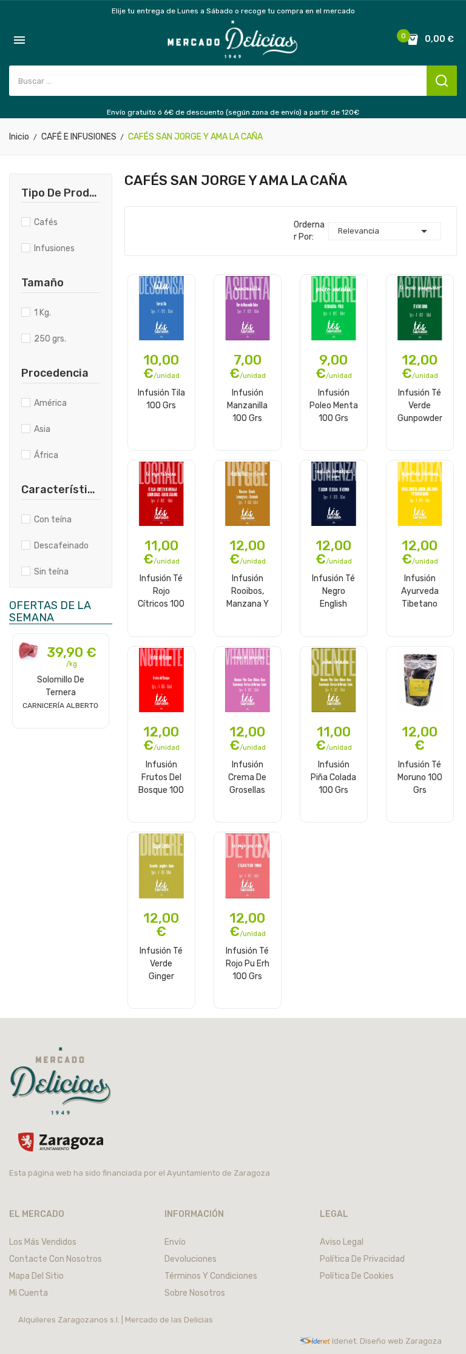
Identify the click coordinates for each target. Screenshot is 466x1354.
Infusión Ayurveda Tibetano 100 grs (420, 590)
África (46, 455)
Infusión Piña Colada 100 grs (333, 777)
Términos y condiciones (210, 1276)
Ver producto (60, 727)
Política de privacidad (362, 1259)
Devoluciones (190, 1259)
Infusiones (54, 248)
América (50, 403)
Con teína (53, 519)
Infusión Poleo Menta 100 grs (333, 405)
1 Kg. (42, 313)
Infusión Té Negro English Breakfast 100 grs (333, 590)
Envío (175, 1242)
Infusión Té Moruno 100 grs (419, 777)
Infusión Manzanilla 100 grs (247, 405)
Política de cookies (357, 1276)
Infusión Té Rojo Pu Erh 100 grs (247, 963)
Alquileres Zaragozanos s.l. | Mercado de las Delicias (115, 1319)
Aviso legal (341, 1242)
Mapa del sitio (36, 1276)
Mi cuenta (28, 1293)
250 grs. (50, 339)
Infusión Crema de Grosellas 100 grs (247, 777)
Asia (42, 429)
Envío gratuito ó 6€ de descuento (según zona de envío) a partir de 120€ (233, 112)
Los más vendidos (42, 1242)
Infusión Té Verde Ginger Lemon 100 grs (161, 963)
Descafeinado (61, 546)
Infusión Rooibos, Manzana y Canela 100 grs (247, 590)
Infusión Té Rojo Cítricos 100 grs (161, 590)
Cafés (46, 222)
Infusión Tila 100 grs (161, 399)
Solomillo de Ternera (60, 692)
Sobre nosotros (194, 1293)
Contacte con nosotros (55, 1259)
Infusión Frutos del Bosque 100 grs (161, 777)
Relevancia (384, 231)
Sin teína (51, 572)
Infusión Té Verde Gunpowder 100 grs (419, 405)
